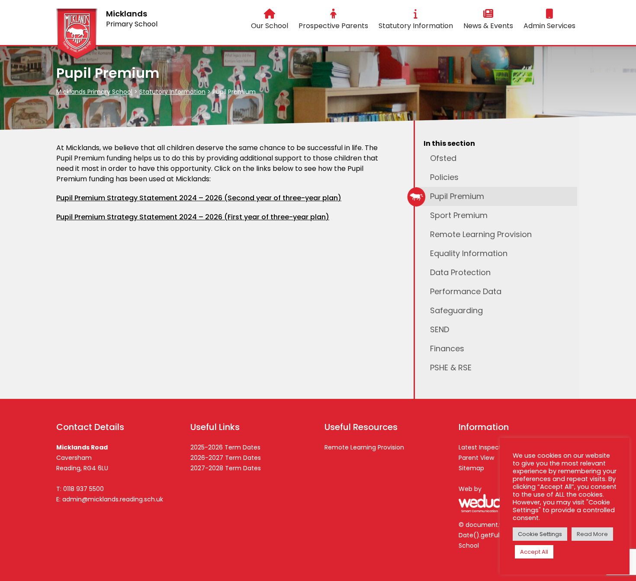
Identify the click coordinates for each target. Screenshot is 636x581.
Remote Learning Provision (481, 234)
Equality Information (469, 253)
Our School (269, 26)
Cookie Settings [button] (540, 534)
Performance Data (465, 291)
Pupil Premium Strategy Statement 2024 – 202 (137, 217)
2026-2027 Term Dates (225, 457)
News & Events (488, 26)
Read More (592, 534)
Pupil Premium (457, 196)
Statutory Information (416, 26)
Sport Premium (459, 215)
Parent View (476, 457)
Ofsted (443, 158)
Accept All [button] (534, 552)
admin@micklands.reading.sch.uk (112, 499)
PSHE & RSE (451, 367)
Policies (444, 177)
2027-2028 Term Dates (225, 468)
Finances (447, 348)
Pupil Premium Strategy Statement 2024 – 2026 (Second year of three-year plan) (198, 198)
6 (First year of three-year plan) (273, 217)
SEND (439, 329)
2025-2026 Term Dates (225, 447)
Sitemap (471, 468)
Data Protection (460, 272)
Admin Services (549, 26)
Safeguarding (456, 310)
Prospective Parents (333, 26)
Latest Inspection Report (495, 447)
